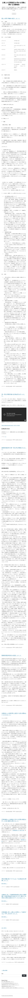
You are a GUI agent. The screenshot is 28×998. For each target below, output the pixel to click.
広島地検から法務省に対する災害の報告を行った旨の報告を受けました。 (14, 820)
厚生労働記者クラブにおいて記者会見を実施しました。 (14, 879)
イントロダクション (10, 962)
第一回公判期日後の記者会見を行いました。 (13, 395)
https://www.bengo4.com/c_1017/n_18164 (11, 425)
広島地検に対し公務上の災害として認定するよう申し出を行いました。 (14, 913)
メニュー (14, 13)
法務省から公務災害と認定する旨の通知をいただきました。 (14, 714)
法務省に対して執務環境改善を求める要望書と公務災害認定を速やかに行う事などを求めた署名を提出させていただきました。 (14, 896)
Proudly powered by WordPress (7, 995)
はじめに (4, 928)
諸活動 (7, 904)
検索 (2, 973)
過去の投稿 (4, 970)
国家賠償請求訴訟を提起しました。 (12, 655)
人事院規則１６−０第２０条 (18, 830)
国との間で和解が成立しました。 (11, 18)
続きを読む (4, 883)
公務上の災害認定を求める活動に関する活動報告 (14, 4)
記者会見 (8, 886)
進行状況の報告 (9, 386)
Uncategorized (9, 439)
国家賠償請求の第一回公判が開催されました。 (14, 448)
